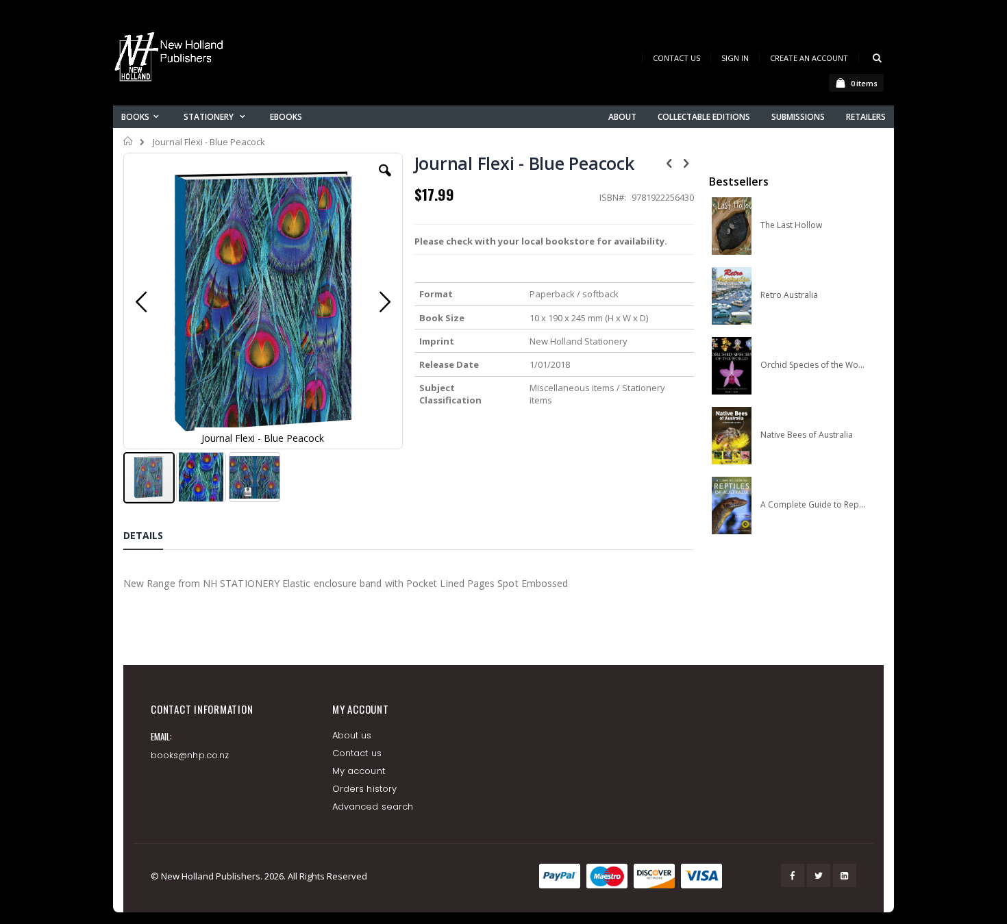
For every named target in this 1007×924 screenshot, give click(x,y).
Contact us (357, 753)
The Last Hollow (791, 225)
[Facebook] (792, 875)
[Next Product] (686, 162)
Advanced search (372, 806)
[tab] (153, 538)
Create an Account (809, 58)
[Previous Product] (669, 162)
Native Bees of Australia (806, 434)
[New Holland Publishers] (171, 59)
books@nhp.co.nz (190, 755)
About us (352, 735)
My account (358, 770)
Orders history (364, 788)
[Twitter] (818, 875)
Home (128, 141)
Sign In (735, 58)
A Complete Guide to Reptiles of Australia (812, 504)
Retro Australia (789, 295)
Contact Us (676, 58)
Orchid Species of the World (812, 365)
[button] (385, 180)
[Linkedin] (844, 875)
